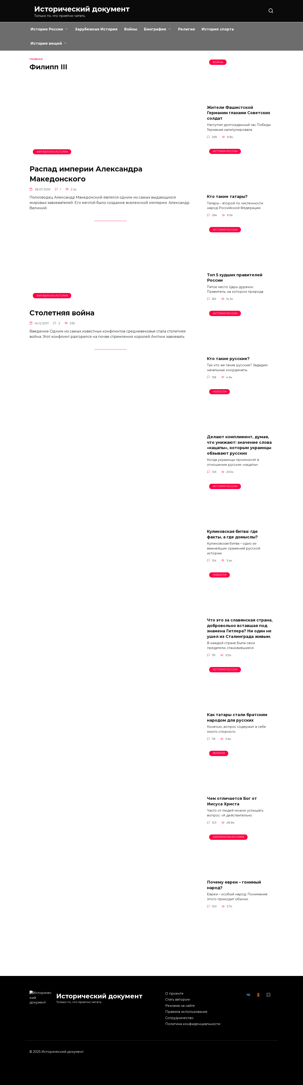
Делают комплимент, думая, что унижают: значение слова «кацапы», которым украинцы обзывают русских (239, 445)
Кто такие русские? (228, 358)
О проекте (174, 993)
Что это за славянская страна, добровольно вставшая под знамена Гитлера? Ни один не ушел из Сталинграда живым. (240, 628)
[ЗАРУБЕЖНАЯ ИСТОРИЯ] (110, 158)
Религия (186, 29)
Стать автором (177, 999)
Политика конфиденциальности (192, 1024)
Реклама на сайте (180, 1006)
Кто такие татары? (227, 196)
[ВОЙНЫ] (240, 98)
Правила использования (186, 1012)
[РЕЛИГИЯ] (240, 789)
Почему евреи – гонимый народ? (234, 885)
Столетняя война (62, 313)
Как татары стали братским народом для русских (237, 717)
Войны (130, 29)
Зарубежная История (96, 29)
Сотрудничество (179, 1018)
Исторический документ (82, 9)
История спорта (218, 29)
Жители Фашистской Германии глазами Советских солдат (238, 112)
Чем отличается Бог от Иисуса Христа (232, 801)
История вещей (46, 43)
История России (47, 29)
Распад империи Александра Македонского (86, 174)
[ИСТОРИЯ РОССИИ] (240, 187)
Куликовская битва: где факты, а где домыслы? (232, 534)
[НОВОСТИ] (240, 428)
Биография (155, 29)
